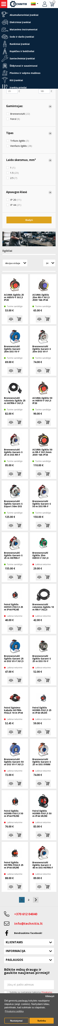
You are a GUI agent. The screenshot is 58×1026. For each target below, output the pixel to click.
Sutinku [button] (41, 1021)
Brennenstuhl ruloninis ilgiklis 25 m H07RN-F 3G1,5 (14, 401)
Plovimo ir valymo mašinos (25, 73)
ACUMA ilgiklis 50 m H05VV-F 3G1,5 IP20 (42, 401)
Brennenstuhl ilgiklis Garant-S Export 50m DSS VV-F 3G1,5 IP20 (13, 504)
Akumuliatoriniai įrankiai (24, 14)
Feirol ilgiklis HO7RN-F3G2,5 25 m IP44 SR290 (13, 865)
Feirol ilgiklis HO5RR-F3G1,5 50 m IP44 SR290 (41, 813)
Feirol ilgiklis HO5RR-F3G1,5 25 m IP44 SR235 (41, 710)
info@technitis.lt (28, 923)
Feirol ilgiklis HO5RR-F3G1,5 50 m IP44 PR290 (13, 813)
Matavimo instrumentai (23, 29)
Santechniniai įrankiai (22, 58)
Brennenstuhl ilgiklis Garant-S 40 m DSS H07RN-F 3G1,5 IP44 (42, 865)
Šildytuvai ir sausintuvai (23, 65)
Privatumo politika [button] (14, 1011)
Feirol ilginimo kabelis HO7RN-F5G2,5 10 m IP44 (13, 710)
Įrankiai (3, 4)
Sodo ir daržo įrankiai (22, 36)
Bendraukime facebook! (28, 933)
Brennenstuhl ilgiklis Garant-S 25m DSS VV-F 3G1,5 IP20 (41, 349)
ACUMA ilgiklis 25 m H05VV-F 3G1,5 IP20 (14, 297)
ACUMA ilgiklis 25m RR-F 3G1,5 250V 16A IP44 (41, 297)
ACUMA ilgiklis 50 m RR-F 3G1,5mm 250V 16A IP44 (42, 452)
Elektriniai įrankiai (20, 22)
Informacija (15, 951)
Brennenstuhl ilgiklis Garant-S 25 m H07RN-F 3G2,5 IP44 (13, 556)
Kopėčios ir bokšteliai (22, 51)
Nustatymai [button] (16, 1021)
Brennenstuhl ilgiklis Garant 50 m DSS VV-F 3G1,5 (14, 762)
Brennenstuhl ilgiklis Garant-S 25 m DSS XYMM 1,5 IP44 (41, 762)
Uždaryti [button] (49, 996)
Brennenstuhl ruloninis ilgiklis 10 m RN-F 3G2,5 (43, 607)
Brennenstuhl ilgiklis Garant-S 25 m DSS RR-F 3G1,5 (13, 452)
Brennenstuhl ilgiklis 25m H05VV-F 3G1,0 (40, 555)
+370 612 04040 (25, 914)
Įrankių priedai (18, 87)
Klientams (14, 942)
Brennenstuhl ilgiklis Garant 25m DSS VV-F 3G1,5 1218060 (12, 349)
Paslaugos (14, 960)
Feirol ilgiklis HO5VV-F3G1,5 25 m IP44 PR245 (13, 607)
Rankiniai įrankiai (20, 43)
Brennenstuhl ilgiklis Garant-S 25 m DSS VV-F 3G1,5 (41, 659)
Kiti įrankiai (16, 80)
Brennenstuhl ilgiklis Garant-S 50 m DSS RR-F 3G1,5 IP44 (41, 504)
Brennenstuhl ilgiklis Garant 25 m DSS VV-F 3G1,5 (14, 659)
